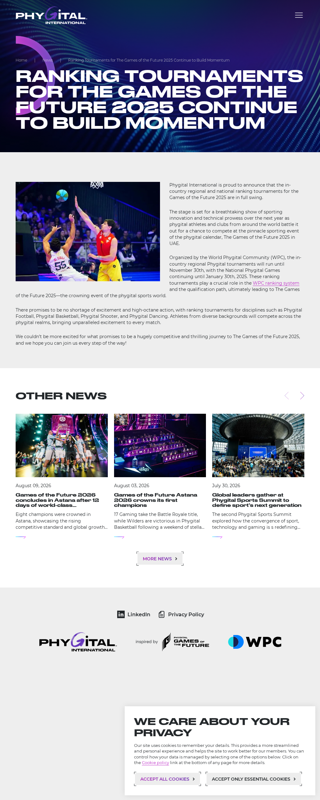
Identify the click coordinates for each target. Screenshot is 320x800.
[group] (62, 476)
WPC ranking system (276, 283)
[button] (298, 15)
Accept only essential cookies (251, 779)
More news (157, 559)
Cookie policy (155, 762)
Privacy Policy (186, 615)
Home (21, 60)
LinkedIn (139, 615)
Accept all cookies (164, 779)
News (47, 60)
